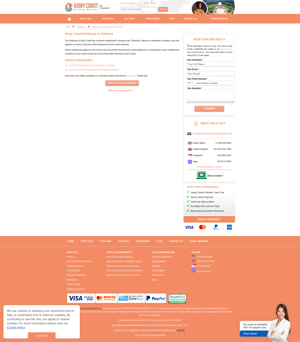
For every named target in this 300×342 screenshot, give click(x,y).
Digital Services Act (76, 289)
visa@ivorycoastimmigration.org (212, 133)
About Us (71, 257)
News (154, 280)
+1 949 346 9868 (223, 143)
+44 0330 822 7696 (222, 149)
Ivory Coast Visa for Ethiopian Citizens (125, 261)
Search (163, 9)
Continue (42, 335)
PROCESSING (143, 241)
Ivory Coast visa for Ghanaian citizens (124, 270)
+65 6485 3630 (224, 155)
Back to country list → (122, 90)
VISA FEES (123, 241)
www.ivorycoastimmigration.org (87, 308)
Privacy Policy (73, 270)
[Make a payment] (209, 224)
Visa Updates (158, 275)
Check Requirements (162, 257)
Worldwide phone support (209, 166)
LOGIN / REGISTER (199, 241)
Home (68, 27)
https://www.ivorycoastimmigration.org (93, 7)
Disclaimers (72, 280)
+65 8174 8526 (224, 161)
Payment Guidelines (76, 275)
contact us (131, 76)
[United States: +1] (189, 83)
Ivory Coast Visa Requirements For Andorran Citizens (93, 70)
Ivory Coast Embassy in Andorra (108, 27)
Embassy (81, 27)
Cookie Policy (73, 284)
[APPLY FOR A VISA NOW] (122, 83)
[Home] (69, 18)
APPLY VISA (87, 241)
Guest (153, 3)
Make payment (159, 261)
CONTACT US (176, 241)
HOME (71, 241)
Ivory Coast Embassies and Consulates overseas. (91, 65)
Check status (126, 3)
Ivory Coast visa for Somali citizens (123, 266)
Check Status (158, 270)
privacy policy (226, 49)
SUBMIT (209, 108)
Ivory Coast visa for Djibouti (119, 257)
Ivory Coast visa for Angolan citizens (123, 275)
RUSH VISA (105, 241)
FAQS (159, 241)
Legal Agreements (75, 266)
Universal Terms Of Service (79, 261)
